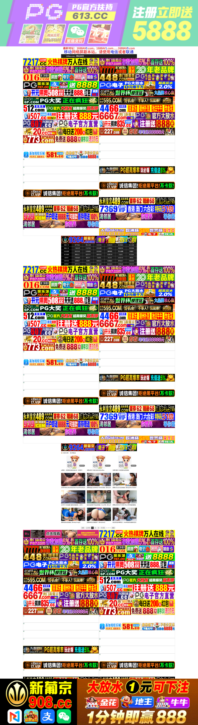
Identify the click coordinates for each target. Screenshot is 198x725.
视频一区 (66, 245)
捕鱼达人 (77, 254)
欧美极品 (120, 245)
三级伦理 (77, 248)
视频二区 (66, 248)
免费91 (88, 261)
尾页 (113, 527)
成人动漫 (131, 245)
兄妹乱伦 (88, 264)
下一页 (102, 527)
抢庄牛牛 (88, 254)
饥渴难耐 (88, 251)
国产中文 (77, 264)
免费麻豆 (109, 261)
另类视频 (131, 248)
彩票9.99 (109, 254)
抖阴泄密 (131, 261)
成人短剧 (99, 264)
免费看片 (77, 261)
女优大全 (120, 257)
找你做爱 (99, 251)
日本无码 (99, 245)
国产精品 (77, 245)
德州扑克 (99, 254)
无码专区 (66, 261)
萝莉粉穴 (120, 261)
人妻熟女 (109, 248)
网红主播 (88, 245)
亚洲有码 (109, 245)
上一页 (88, 527)
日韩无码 (131, 264)
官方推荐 (66, 254)
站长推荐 (66, 251)
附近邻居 (77, 251)
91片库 (110, 257)
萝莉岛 (131, 257)
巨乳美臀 (99, 248)
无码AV (66, 257)
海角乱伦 (99, 261)
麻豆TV (88, 257)
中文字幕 (88, 248)
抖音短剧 (77, 257)
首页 (83, 527)
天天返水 (131, 254)
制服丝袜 (120, 248)
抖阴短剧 (120, 264)
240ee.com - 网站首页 (75, 56)
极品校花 (109, 264)
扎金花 (121, 254)
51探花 (99, 257)
